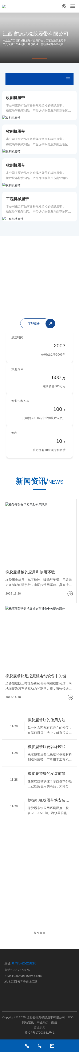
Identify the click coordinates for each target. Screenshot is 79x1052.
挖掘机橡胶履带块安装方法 (48, 800)
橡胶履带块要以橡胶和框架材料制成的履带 (48, 747)
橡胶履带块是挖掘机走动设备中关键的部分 (37, 676)
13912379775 (20, 970)
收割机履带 (15, 98)
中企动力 (43, 1022)
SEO (70, 1017)
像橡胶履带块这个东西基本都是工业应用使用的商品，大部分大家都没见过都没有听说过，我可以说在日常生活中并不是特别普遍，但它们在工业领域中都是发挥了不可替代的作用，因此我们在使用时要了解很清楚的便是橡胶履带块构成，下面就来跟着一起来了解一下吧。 (50, 784)
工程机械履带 (17, 199)
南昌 (54, 1022)
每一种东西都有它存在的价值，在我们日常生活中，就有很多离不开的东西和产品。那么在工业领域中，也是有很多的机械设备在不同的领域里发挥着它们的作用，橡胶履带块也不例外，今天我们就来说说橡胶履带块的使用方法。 (50, 730)
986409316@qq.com (28, 975)
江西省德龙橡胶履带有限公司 (35, 34)
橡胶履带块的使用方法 (47, 720)
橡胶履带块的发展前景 (47, 773)
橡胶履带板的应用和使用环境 (30, 572)
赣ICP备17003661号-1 (40, 1032)
